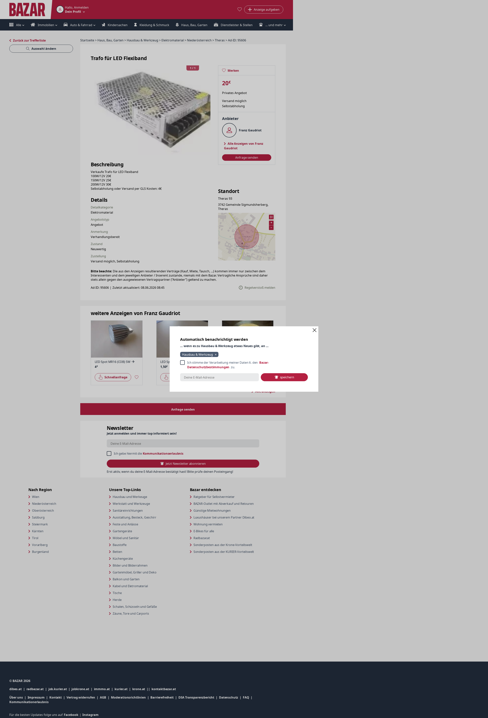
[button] (314, 330)
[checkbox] (244, 364)
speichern (287, 377)
